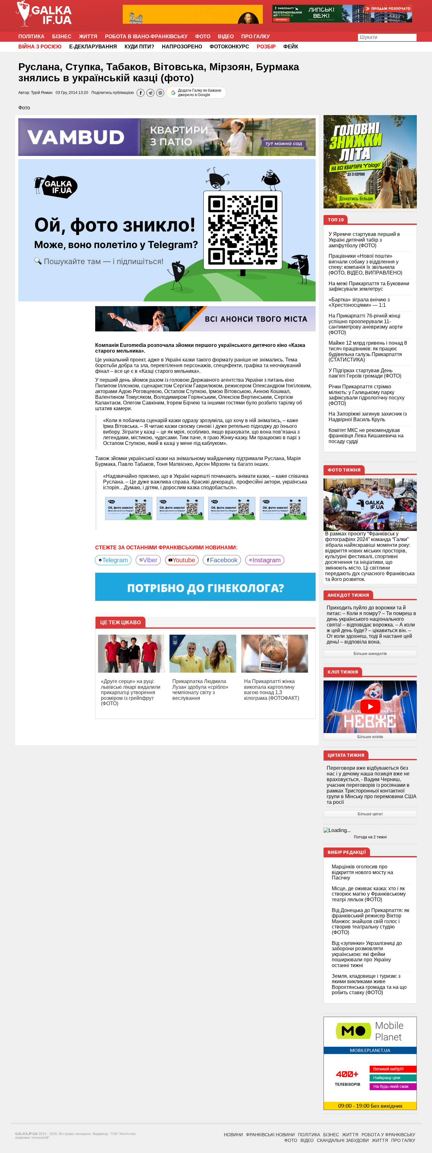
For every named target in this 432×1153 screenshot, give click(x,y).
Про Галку (255, 36)
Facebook (224, 560)
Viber (150, 560)
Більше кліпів (370, 737)
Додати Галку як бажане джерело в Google (199, 92)
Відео (226, 36)
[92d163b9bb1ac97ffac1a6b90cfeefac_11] (283, 508)
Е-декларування (93, 46)
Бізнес (61, 36)
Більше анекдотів (370, 653)
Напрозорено (182, 46)
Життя (88, 36)
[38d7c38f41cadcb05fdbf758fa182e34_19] (180, 508)
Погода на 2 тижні (370, 837)
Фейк (290, 46)
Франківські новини (270, 1134)
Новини (233, 1134)
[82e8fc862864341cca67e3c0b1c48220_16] (232, 508)
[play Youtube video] (370, 707)
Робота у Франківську (388, 1134)
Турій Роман (41, 92)
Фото (202, 36)
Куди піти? (139, 46)
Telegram (115, 560)
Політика (31, 36)
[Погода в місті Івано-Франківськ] (370, 830)
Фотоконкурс (229, 46)
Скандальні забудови (343, 1140)
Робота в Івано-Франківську (146, 36)
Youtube (183, 560)
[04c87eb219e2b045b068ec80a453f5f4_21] (128, 508)
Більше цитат (370, 814)
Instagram (266, 560)
